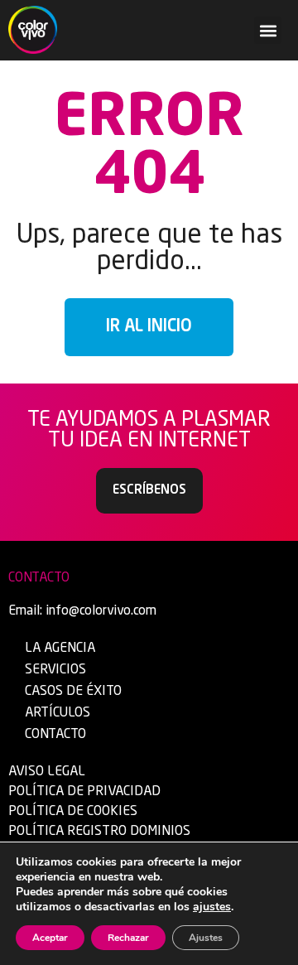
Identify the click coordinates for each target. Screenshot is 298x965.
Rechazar (128, 937)
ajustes (212, 907)
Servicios (55, 670)
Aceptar (50, 937)
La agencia (60, 648)
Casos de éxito (73, 691)
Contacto (55, 734)
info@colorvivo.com (101, 611)
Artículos (57, 713)
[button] (267, 30)
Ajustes (206, 937)
